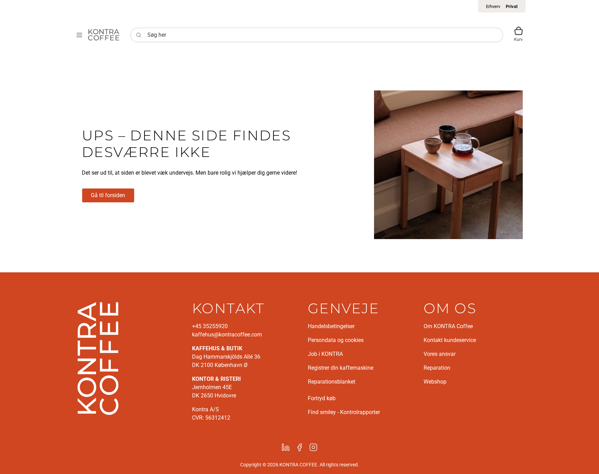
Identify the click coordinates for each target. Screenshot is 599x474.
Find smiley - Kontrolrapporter (344, 412)
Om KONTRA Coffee (448, 326)
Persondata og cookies (336, 340)
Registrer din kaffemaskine (340, 368)
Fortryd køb (322, 398)
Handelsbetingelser (331, 326)
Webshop (435, 381)
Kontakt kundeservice (450, 340)
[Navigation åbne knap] (79, 35)
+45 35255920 (210, 326)
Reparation (437, 368)
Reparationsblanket (331, 381)
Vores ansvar (439, 354)
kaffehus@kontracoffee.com (227, 334)
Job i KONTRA (325, 354)
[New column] (98, 358)
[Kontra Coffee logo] (103, 35)
